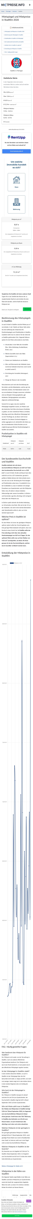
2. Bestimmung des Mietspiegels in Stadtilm (13, 35)
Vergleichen (27, 309)
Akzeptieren (17, 1215)
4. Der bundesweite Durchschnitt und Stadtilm (14, 41)
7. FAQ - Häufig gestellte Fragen (11, 52)
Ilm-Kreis (15, 11)
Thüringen (8, 11)
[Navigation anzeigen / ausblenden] (30, 5)
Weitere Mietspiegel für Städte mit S (12, 1166)
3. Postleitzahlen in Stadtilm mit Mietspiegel (13, 38)
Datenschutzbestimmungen (20, 1211)
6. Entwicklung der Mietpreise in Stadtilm (13, 48)
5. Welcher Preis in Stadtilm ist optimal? (12, 45)
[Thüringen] (16, 63)
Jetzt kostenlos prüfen (16, 151)
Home (2, 11)
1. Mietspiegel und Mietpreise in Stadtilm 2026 (14, 31)
